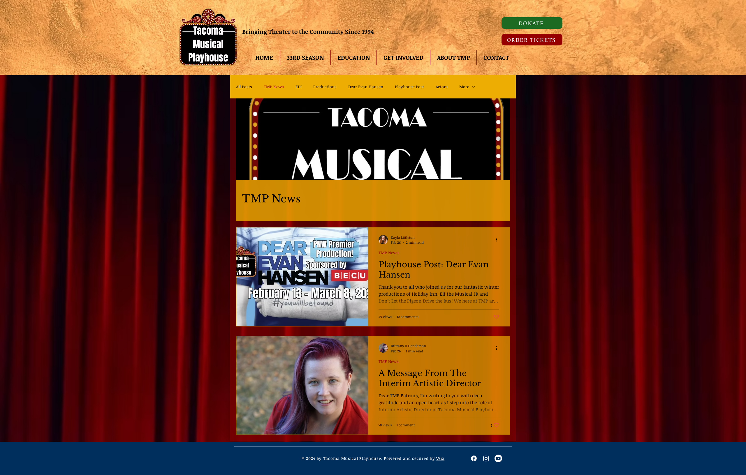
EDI (298, 86)
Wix (440, 458)
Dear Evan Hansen (365, 86)
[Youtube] (498, 458)
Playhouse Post (409, 86)
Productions (325, 86)
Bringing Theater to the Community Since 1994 (308, 31)
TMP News (274, 86)
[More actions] (498, 239)
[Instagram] (486, 458)
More (464, 86)
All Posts (244, 86)
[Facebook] (474, 458)
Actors (442, 86)
